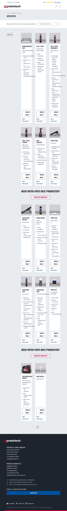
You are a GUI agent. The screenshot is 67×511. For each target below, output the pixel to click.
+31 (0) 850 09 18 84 (13, 457)
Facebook (21, 503)
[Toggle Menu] (59, 6)
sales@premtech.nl (12, 459)
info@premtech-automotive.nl (16, 475)
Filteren (9, 34)
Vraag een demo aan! (40, 197)
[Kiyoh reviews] (50, 2)
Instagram (31, 503)
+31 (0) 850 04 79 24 (13, 473)
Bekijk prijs (28, 113)
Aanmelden (33, 493)
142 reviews (57, 2)
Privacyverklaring (46, 507)
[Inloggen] (56, 6)
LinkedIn (11, 503)
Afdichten (13, 13)
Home (8, 13)
